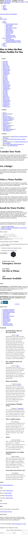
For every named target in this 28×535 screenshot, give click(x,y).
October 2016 (6, 87)
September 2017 (6, 73)
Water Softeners (6, 318)
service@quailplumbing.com (6, 485)
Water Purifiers (6, 130)
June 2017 (5, 77)
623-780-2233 (21, 2)
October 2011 (6, 105)
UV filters (2, 229)
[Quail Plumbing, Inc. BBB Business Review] (7, 304)
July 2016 (5, 91)
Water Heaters (6, 317)
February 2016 (6, 97)
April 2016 (5, 95)
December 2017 (6, 69)
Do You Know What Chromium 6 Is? (15, 144)
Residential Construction (8, 310)
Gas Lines (5, 322)
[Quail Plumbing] (13, 14)
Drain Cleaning (6, 116)
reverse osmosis (22, 227)
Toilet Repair (6, 126)
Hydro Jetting (6, 314)
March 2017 (5, 80)
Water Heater (6, 128)
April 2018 (5, 64)
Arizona (5, 227)
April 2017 (5, 79)
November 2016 (6, 86)
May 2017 (5, 78)
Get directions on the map (6, 511)
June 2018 (5, 61)
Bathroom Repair (7, 113)
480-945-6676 (8, 2)
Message (2, 236)
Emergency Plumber (7, 117)
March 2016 (5, 96)
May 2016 (5, 93)
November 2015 (6, 101)
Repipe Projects (6, 321)
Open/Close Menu (4, 14)
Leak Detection (6, 122)
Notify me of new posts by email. (9, 250)
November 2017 (6, 70)
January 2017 (6, 83)
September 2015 (6, 104)
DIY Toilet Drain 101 (13, 145)
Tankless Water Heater (8, 325)
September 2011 (6, 106)
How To (5, 121)
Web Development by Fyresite (19, 523)
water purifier (8, 229)
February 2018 (6, 66)
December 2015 (6, 100)
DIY (4, 115)
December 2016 (6, 84)
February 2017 (6, 82)
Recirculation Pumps (7, 323)
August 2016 (6, 89)
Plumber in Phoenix (7, 125)
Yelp (17, 335)
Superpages (20, 408)
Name (1, 237)
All (3, 112)
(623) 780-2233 (9, 490)
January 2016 (6, 98)
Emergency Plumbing (8, 119)
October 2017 (6, 71)
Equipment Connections (8, 316)
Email (1, 239)
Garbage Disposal (7, 120)
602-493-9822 (8, 0)
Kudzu (18, 384)
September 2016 (6, 88)
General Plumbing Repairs (9, 312)
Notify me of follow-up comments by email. (12, 248)
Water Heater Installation (8, 129)
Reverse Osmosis (7, 319)
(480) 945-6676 (8, 495)
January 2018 (6, 68)
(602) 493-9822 (7, 493)
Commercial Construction (9, 309)
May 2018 (5, 62)
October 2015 (6, 102)
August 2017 (6, 74)
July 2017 (5, 75)
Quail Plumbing (15, 227)
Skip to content (3, 19)
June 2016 (5, 92)
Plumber (5, 124)
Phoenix (9, 227)
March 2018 (5, 65)
